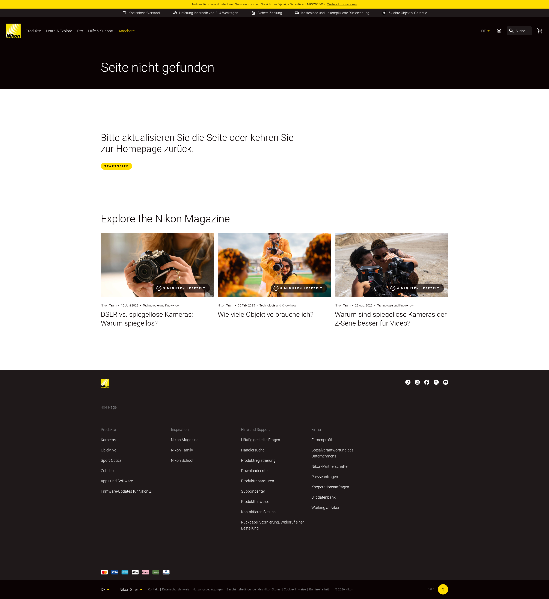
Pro (80, 30)
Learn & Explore (59, 30)
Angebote (127, 30)
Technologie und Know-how (161, 305)
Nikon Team (108, 305)
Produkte (33, 30)
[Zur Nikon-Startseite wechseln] (13, 31)
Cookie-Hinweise (295, 589)
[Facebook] (426, 381)
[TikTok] (407, 381)
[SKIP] (443, 589)
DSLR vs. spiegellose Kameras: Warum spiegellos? (147, 318)
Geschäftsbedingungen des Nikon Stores (253, 589)
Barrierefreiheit (319, 589)
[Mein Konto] (499, 30)
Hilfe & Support (100, 30)
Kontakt (153, 589)
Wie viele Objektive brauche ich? (266, 314)
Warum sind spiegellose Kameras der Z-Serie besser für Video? (391, 318)
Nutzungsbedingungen (208, 589)
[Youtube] (445, 381)
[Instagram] (417, 381)
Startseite (116, 166)
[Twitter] (436, 381)
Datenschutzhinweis (175, 589)
